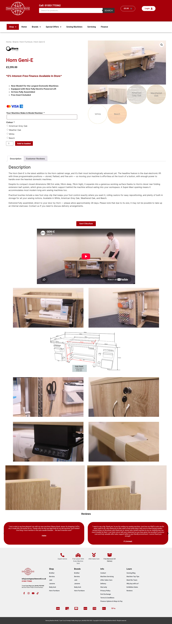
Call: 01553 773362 (50, 5)
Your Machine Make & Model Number (25, 113)
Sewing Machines (74, 27)
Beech (12, 138)
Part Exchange (105, 594)
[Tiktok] (37, 593)
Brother (52, 573)
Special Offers (52, 27)
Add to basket (24, 143)
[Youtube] (33, 593)
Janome (52, 584)
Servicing (91, 27)
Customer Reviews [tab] (35, 158)
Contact (103, 573)
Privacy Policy (105, 591)
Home (24, 27)
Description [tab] (15, 158)
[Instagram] (28, 593)
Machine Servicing (107, 576)
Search (109, 10)
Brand (15, 42)
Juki (50, 580)
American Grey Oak (18, 126)
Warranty (103, 587)
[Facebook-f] (24, 593)
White (11, 134)
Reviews (130, 591)
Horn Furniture (26, 42)
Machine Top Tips (133, 576)
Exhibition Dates (132, 587)
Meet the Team (132, 580)
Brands (35, 27)
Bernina (52, 576)
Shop (11, 27)
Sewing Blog (131, 573)
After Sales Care (106, 580)
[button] (161, 45)
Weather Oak (15, 130)
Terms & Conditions (107, 598)
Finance (104, 27)
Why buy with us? (133, 584)
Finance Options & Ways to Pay (111, 601)
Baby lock (52, 587)
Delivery (103, 584)
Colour (10, 122)
